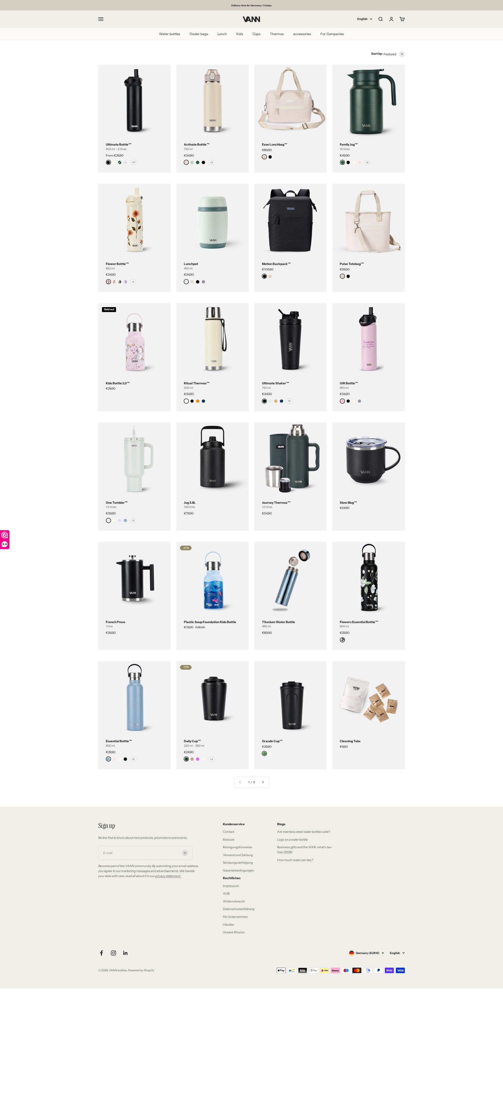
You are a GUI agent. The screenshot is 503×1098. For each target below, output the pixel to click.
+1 (133, 281)
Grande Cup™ (272, 741)
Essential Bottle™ (119, 741)
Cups (256, 34)
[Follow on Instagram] (113, 953)
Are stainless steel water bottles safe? (303, 832)
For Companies (332, 34)
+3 (289, 401)
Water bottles (169, 34)
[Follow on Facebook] (101, 953)
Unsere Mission (234, 932)
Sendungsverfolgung (238, 862)
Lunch (222, 34)
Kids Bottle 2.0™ (118, 383)
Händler (228, 925)
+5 (211, 162)
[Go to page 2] (263, 782)
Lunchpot (191, 264)
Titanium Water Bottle (278, 622)
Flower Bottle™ (117, 264)
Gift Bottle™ (349, 383)
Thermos (277, 34)
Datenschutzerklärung (238, 909)
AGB (226, 893)
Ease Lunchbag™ (274, 144)
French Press (115, 622)
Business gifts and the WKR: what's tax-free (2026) (304, 849)
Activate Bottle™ (197, 144)
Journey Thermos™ (276, 502)
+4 (211, 759)
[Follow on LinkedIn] (125, 953)
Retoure (228, 839)
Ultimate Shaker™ (275, 383)
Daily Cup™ (192, 741)
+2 (367, 162)
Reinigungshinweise (237, 847)
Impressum (231, 886)
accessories (302, 34)
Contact (228, 832)
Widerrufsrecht (234, 901)
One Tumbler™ (117, 502)
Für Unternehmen (235, 917)
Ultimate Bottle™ (119, 144)
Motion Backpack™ (276, 264)
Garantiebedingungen (238, 870)
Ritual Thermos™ (197, 383)
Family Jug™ (349, 144)
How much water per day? (295, 860)
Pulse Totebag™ (352, 264)
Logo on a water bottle (292, 839)
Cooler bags (199, 34)
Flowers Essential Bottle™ (359, 622)
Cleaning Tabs (350, 741)
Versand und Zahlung (238, 855)
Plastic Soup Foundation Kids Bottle (210, 622)
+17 (133, 162)
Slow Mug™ (348, 502)
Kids (239, 34)
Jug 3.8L (190, 502)
